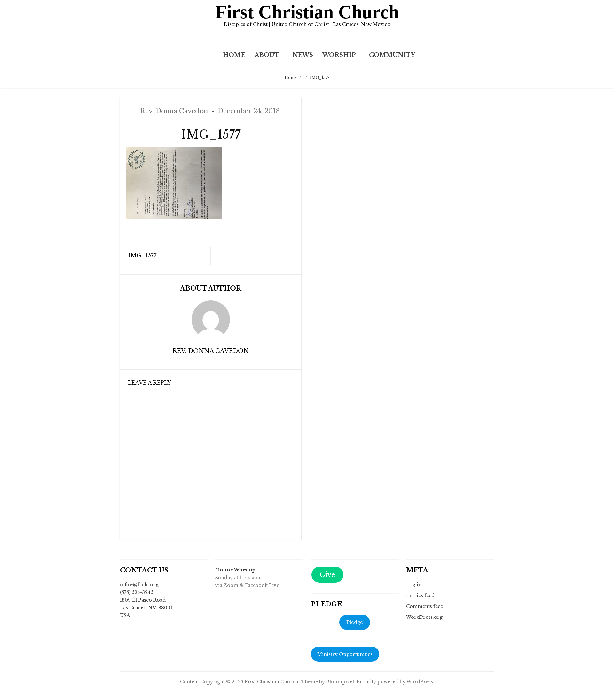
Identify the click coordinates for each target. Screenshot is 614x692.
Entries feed (420, 595)
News (302, 54)
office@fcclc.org (139, 584)
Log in (413, 584)
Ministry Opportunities (345, 654)
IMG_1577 (142, 255)
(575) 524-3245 (136, 592)
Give (327, 575)
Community (392, 54)
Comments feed (425, 606)
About (267, 54)
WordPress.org (424, 617)
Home (234, 54)
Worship (339, 54)
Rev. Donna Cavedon (174, 111)
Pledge (354, 622)
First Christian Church (307, 12)
